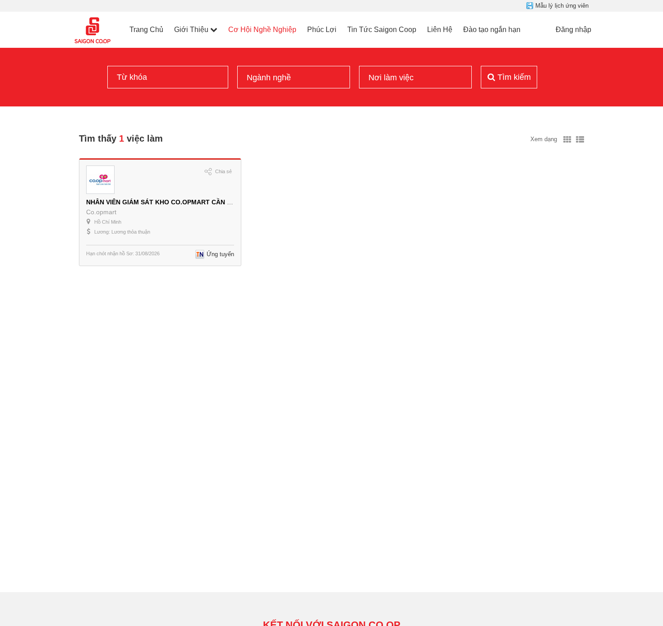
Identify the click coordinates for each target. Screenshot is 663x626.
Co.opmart (101, 212)
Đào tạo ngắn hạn (491, 29)
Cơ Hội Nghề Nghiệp (262, 29)
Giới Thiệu (191, 29)
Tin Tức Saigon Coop (381, 29)
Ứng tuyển (220, 254)
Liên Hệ (439, 29)
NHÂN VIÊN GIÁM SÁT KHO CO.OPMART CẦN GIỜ (162, 202)
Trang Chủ (146, 29)
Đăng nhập (573, 29)
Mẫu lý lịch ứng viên (562, 5)
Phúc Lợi (321, 29)
